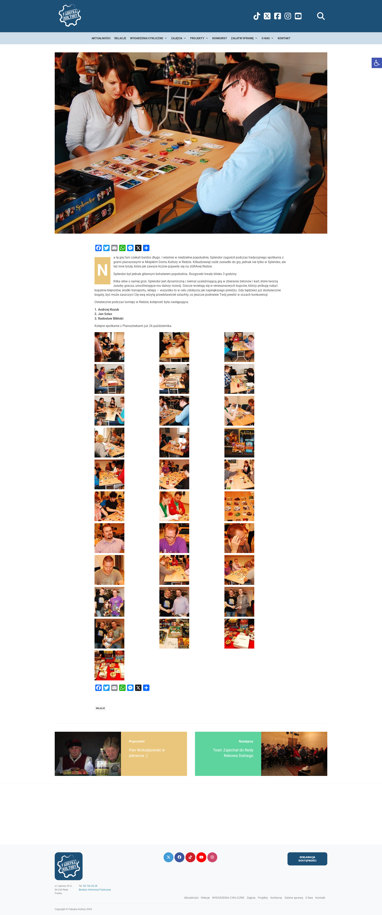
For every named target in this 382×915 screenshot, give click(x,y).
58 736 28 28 (90, 886)
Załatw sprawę (242, 38)
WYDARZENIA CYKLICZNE (146, 38)
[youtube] (201, 857)
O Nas (266, 38)
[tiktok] (190, 857)
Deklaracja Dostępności (307, 858)
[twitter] (168, 857)
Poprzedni (136, 741)
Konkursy (219, 38)
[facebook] (179, 857)
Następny (246, 741)
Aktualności (101, 38)
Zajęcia (176, 38)
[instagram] (212, 857)
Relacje (120, 38)
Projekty (197, 38)
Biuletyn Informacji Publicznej (95, 889)
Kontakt (284, 38)
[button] (377, 63)
